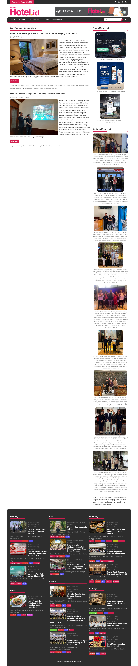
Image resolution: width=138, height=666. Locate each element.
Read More (14, 81)
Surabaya (111, 613)
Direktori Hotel (35, 20)
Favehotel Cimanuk (84, 86)
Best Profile (57, 20)
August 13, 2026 (113, 565)
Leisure (46, 20)
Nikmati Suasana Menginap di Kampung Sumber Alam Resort (37, 93)
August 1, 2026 (113, 594)
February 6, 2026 (113, 637)
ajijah (23, 37)
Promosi (29, 614)
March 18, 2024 (73, 560)
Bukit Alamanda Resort (44, 86)
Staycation (54, 88)
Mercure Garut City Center (31, 88)
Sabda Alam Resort (45, 88)
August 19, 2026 (73, 587)
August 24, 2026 (113, 522)
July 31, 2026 (72, 609)
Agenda (14, 146)
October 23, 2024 (74, 522)
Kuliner (115, 541)
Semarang (121, 541)
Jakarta (69, 605)
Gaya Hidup (20, 86)
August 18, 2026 (113, 544)
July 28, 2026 (72, 633)
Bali (57, 536)
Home (14, 20)
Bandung (14, 86)
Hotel (32, 86)
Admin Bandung (34, 524)
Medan (24, 614)
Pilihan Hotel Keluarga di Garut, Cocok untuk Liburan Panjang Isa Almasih (43, 33)
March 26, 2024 (73, 540)
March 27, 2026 (113, 616)
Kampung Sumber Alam (16, 88)
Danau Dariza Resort (72, 86)
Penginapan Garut (54, 146)
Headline (22, 20)
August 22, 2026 (34, 522)
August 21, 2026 (34, 544)
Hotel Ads (36, 563)
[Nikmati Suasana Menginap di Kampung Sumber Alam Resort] (34, 100)
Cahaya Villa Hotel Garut (58, 86)
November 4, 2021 (34, 596)
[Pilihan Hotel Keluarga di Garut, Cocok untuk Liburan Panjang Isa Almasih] (34, 40)
